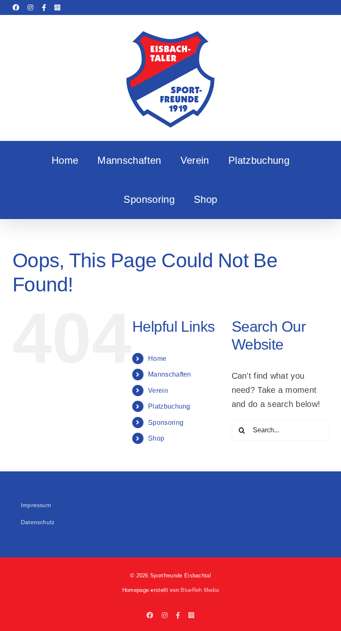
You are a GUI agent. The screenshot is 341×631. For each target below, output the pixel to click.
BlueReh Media (199, 590)
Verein (158, 390)
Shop (156, 438)
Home (157, 358)
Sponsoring (165, 422)
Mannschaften (169, 374)
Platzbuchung (169, 406)
